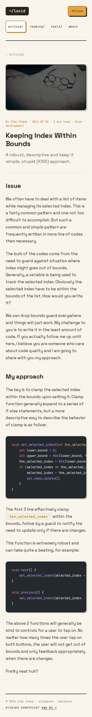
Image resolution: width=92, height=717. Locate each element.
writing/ (15, 27)
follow (77, 11)
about (73, 27)
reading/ (37, 27)
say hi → (49, 707)
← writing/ (15, 54)
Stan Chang (19, 121)
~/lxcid (17, 10)
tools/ (56, 27)
